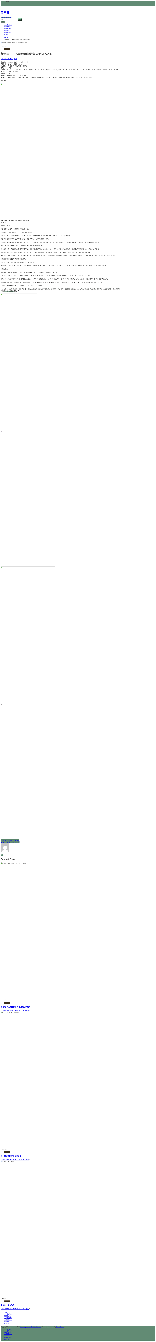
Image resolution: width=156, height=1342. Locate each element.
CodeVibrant (60, 1327)
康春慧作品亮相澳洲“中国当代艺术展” (15, 1007)
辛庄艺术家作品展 (7, 1305)
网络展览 (7, 1003)
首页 (5, 1312)
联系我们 (7, 34)
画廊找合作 (8, 32)
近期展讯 (7, 49)
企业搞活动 (8, 25)
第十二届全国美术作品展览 (11, 1156)
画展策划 (7, 30)
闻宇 (15, 59)
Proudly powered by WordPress (30, 1327)
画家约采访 (8, 27)
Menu (2, 21)
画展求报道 (8, 28)
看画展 (5, 13)
